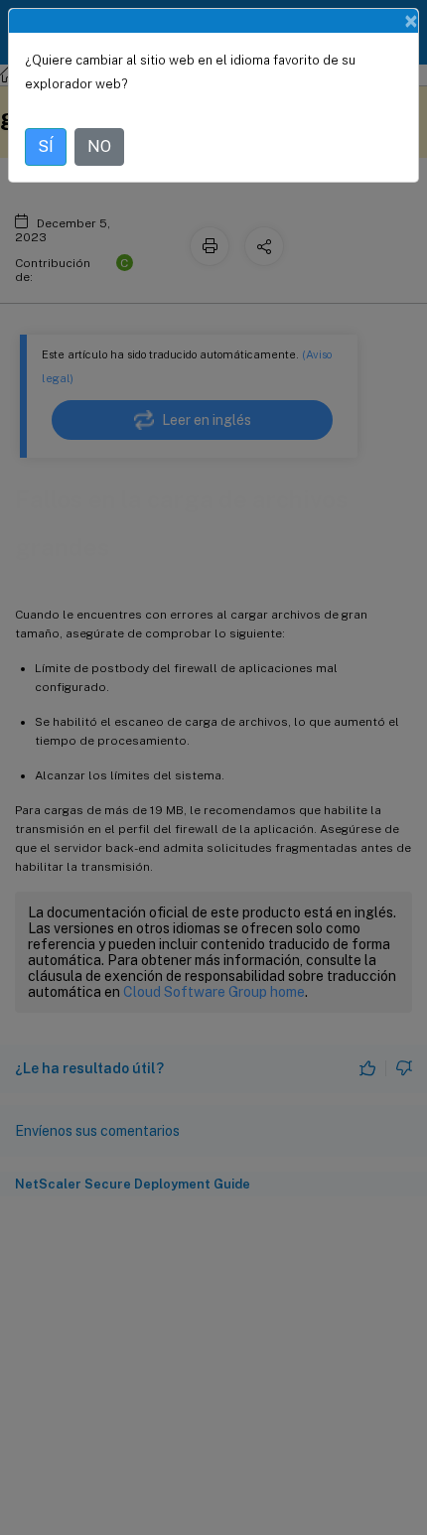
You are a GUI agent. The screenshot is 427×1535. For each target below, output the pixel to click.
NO (99, 146)
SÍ (46, 146)
